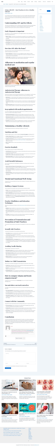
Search (40, 9)
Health (32, 1)
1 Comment (20, 394)
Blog (21, 1)
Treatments (49, 1)
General (28, 1)
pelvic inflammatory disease (30, 330)
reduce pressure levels (23, 205)
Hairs (23, 331)
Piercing (25, 331)
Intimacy (35, 1)
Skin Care (44, 1)
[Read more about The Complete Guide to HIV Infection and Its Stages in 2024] (27, 407)
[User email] (5, 336)
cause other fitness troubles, (21, 139)
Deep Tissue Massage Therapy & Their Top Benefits (11, 432)
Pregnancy (41, 26)
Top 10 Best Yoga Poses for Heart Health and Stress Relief (12, 430)
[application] (41, 1)
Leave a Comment (4, 394)
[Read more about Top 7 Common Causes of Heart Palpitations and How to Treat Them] (45, 408)
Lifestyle (39, 1)
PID (2, 1)
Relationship (20, 331)
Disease (25, 1)
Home (19, 1)
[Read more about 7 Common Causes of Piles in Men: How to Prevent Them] (10, 408)
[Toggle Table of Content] (23, 338)
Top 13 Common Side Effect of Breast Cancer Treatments (12, 435)
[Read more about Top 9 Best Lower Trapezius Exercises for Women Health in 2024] (10, 385)
